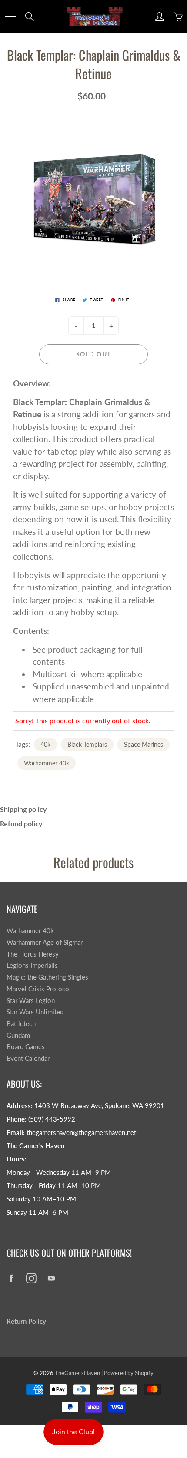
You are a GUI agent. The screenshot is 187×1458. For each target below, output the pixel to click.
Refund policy (21, 823)
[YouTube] (51, 1278)
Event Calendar (28, 1058)
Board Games (26, 1046)
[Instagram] (31, 1278)
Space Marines (143, 744)
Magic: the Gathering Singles (47, 977)
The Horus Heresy (33, 954)
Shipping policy (23, 809)
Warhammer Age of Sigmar (45, 942)
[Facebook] (11, 1278)
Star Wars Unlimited (35, 1012)
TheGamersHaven (77, 1372)
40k (45, 744)
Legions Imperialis (32, 965)
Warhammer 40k (46, 763)
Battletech (21, 1023)
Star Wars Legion (31, 1000)
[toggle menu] (10, 16)
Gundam (18, 1035)
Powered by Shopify (129, 1372)
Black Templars (87, 744)
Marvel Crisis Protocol (39, 989)
